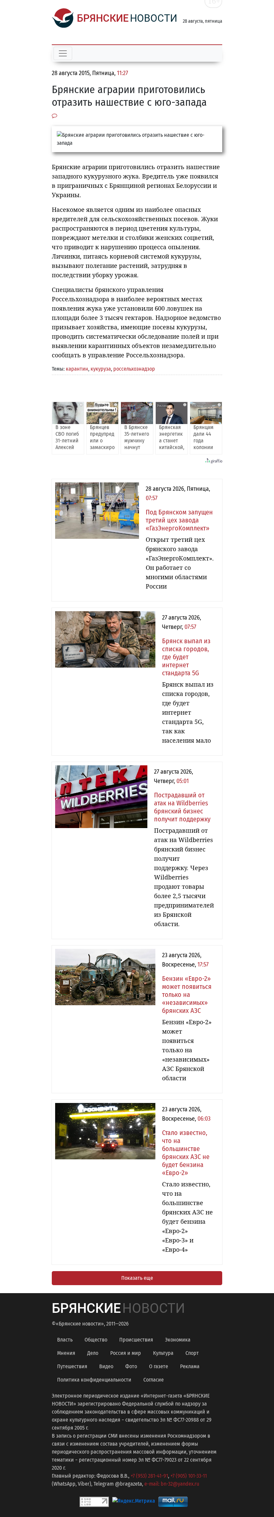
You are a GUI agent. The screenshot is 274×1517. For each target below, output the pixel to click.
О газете (158, 1366)
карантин (77, 369)
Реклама (189, 1366)
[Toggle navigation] (62, 53)
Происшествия (136, 1340)
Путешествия (72, 1366)
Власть (65, 1340)
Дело (92, 1353)
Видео (106, 1366)
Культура (163, 1353)
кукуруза (101, 369)
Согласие (153, 1380)
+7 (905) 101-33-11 (188, 1476)
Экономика (177, 1340)
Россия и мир (125, 1353)
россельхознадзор (134, 369)
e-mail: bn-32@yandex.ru (171, 1484)
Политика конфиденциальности (94, 1380)
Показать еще (137, 1278)
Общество (96, 1340)
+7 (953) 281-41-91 (149, 1476)
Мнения (66, 1353)
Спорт (192, 1353)
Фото (131, 1366)
